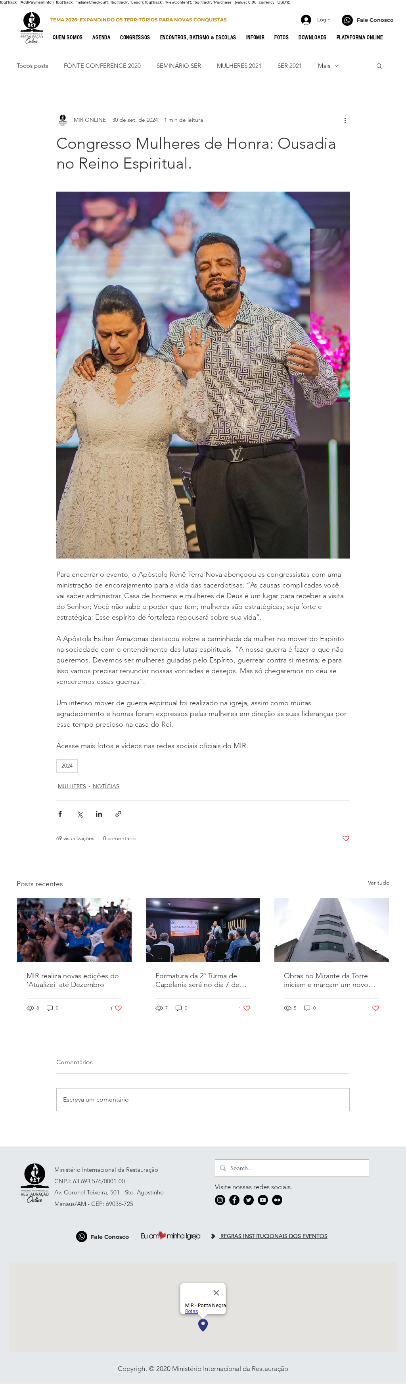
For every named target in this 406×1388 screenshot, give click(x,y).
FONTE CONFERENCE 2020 (102, 65)
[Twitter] (248, 1200)
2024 (67, 765)
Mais (324, 65)
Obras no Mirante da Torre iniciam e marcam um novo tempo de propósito (326, 980)
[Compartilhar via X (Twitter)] (79, 814)
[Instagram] (220, 1200)
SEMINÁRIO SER (179, 65)
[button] (70, 38)
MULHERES (72, 786)
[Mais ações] (345, 120)
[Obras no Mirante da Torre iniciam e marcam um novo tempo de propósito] (331, 930)
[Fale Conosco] (347, 20)
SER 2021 (290, 65)
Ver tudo (378, 882)
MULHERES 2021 (239, 65)
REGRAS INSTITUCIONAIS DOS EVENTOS (273, 1236)
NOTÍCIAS (106, 786)
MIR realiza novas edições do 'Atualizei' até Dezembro (73, 980)
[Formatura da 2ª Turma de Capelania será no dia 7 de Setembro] (203, 930)
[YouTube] (263, 1200)
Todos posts (32, 65)
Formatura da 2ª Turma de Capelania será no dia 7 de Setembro (197, 980)
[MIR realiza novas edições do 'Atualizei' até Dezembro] (74, 930)
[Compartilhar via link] (118, 814)
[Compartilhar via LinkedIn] (99, 814)
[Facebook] (234, 1200)
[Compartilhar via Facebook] (60, 814)
